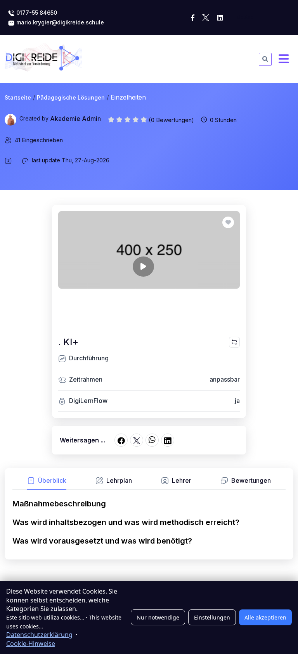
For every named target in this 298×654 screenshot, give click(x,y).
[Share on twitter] (136, 440)
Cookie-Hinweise (30, 643)
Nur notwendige (158, 617)
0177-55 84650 (36, 12)
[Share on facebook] (121, 440)
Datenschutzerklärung (39, 634)
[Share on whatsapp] (152, 440)
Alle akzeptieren (265, 617)
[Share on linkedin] (167, 440)
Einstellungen (212, 617)
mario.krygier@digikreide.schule (59, 22)
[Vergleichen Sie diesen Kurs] (234, 342)
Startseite (18, 97)
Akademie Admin (75, 118)
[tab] (46, 483)
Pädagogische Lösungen (71, 97)
